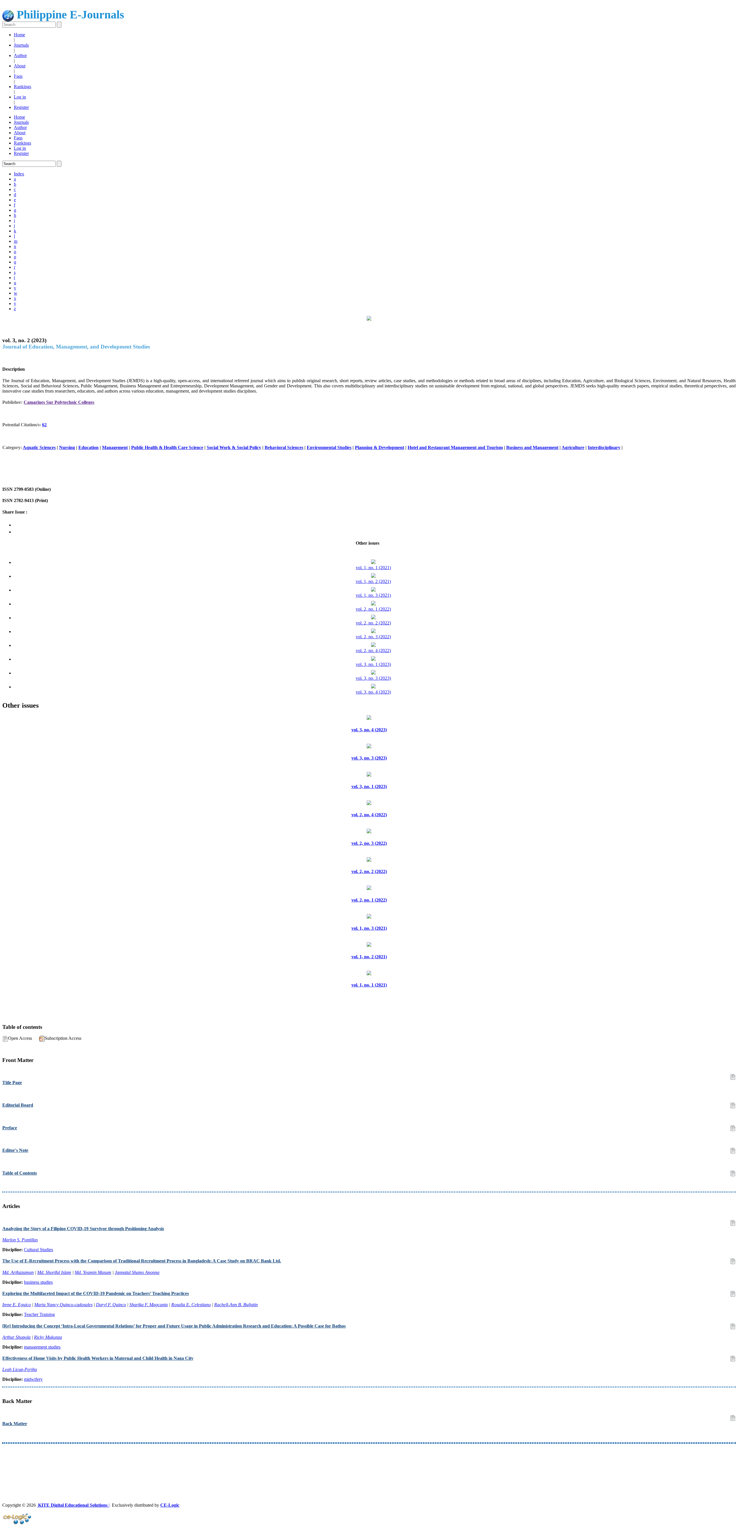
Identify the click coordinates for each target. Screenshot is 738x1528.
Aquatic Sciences (39, 447)
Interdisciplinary (604, 447)
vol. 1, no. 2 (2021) (373, 581)
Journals (21, 45)
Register (21, 107)
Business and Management (532, 447)
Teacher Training (39, 1314)
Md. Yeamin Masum (93, 1272)
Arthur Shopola (16, 1337)
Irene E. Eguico (16, 1304)
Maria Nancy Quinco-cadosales (63, 1304)
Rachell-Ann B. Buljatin (236, 1304)
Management (115, 447)
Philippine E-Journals (69, 14)
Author (20, 55)
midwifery (33, 1379)
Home (19, 34)
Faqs (18, 76)
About (19, 65)
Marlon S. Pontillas (20, 1239)
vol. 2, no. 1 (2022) (373, 609)
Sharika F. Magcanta (148, 1304)
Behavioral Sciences (284, 447)
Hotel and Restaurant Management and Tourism (455, 447)
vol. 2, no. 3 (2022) (373, 636)
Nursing (67, 447)
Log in (20, 96)
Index (19, 173)
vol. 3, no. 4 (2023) (373, 692)
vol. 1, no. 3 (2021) (373, 595)
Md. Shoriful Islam (54, 1272)
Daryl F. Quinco (111, 1304)
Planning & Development (379, 447)
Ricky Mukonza (48, 1337)
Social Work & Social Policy (234, 447)
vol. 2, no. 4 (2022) (373, 650)
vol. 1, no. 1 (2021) (373, 567)
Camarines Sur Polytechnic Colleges (59, 402)
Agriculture (573, 447)
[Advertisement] (175, 1462)
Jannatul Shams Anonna (137, 1272)
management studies (42, 1347)
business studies (38, 1282)
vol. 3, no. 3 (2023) (373, 678)
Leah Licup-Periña (19, 1369)
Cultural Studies (38, 1249)
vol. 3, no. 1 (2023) (373, 664)
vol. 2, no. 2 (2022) (373, 622)
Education (88, 447)
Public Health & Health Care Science (167, 447)
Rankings (22, 86)
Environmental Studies (329, 447)
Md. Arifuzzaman (18, 1272)
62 (44, 424)
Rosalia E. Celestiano (191, 1304)
